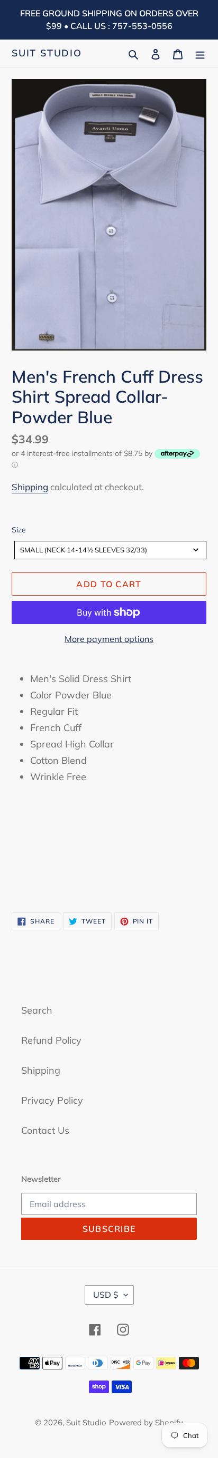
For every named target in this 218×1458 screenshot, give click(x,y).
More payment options (109, 639)
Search (36, 1010)
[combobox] (110, 550)
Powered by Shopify (146, 1422)
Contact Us (45, 1130)
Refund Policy (51, 1040)
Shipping (30, 486)
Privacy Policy (52, 1100)
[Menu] (200, 53)
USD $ (106, 1294)
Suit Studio (47, 53)
